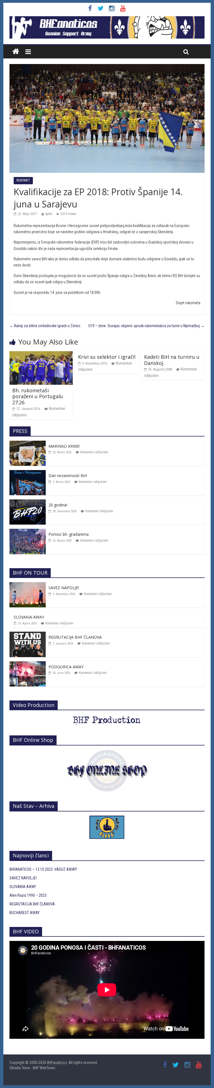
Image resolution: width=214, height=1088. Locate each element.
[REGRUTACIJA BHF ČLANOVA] (27, 634)
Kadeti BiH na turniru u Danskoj (172, 359)
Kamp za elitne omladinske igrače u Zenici (44, 326)
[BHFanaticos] (107, 19)
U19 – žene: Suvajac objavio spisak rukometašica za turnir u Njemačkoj (146, 326)
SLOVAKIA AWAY (29, 617)
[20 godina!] (27, 502)
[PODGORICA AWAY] (27, 664)
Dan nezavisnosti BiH (67, 475)
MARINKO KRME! (64, 446)
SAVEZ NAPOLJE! (63, 587)
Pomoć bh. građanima (68, 534)
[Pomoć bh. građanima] (27, 532)
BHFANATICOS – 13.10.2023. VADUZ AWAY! (43, 869)
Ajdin (48, 214)
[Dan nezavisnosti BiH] (27, 473)
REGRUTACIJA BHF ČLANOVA (75, 637)
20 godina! (57, 505)
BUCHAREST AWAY (24, 912)
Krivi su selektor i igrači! (106, 356)
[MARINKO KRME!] (27, 444)
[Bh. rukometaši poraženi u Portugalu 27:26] (41, 354)
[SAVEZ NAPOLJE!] (27, 585)
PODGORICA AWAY (66, 666)
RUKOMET (23, 180)
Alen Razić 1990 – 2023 (28, 895)
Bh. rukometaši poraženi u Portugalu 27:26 (37, 396)
